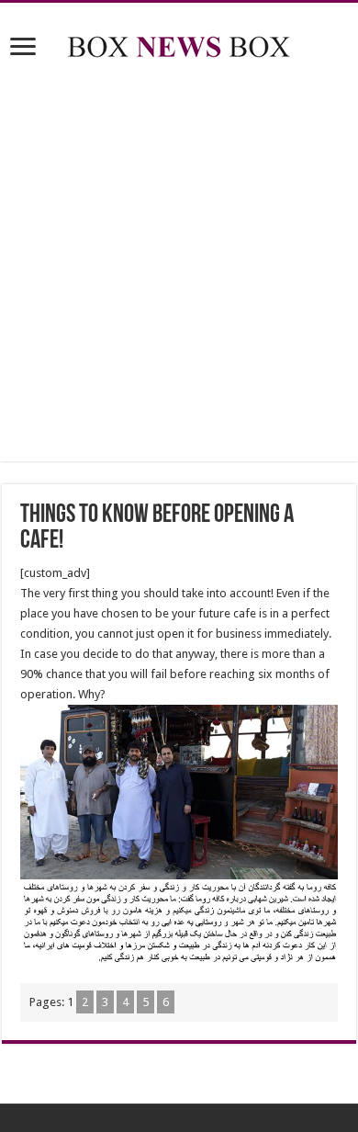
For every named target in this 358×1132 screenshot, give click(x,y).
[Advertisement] (179, 264)
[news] (179, 43)
